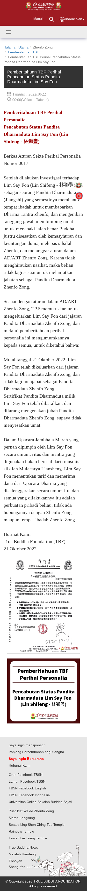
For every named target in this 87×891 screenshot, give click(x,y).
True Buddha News (23, 847)
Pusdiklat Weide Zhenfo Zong (31, 811)
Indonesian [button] (73, 19)
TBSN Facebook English (27, 788)
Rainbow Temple (21, 831)
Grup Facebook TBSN (26, 775)
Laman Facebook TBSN (27, 781)
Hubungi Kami (19, 765)
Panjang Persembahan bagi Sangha (36, 752)
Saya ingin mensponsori (27, 745)
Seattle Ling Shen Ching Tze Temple (37, 825)
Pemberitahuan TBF (23, 52)
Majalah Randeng (22, 854)
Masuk (38, 19)
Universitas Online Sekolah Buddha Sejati (40, 802)
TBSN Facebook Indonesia (29, 795)
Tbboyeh (15, 861)
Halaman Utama (16, 47)
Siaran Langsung (22, 818)
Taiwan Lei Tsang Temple (28, 838)
